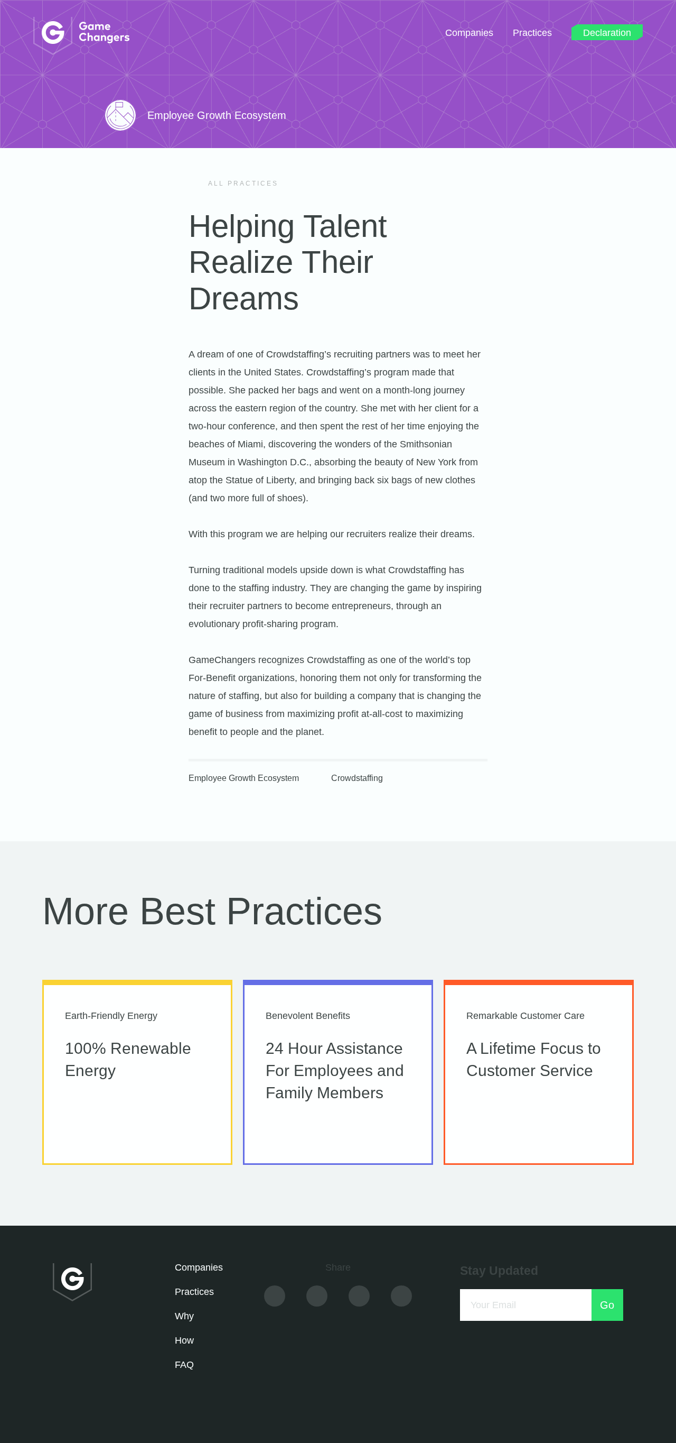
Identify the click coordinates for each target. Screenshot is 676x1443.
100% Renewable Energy (128, 1059)
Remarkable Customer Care (525, 1015)
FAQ (184, 1365)
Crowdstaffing (357, 778)
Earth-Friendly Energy (111, 1015)
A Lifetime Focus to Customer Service (533, 1059)
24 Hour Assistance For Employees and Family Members (335, 1070)
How (184, 1340)
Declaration (607, 31)
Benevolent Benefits (308, 1015)
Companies (469, 33)
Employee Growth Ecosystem (244, 778)
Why (184, 1316)
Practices (532, 33)
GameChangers (81, 36)
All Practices (241, 183)
